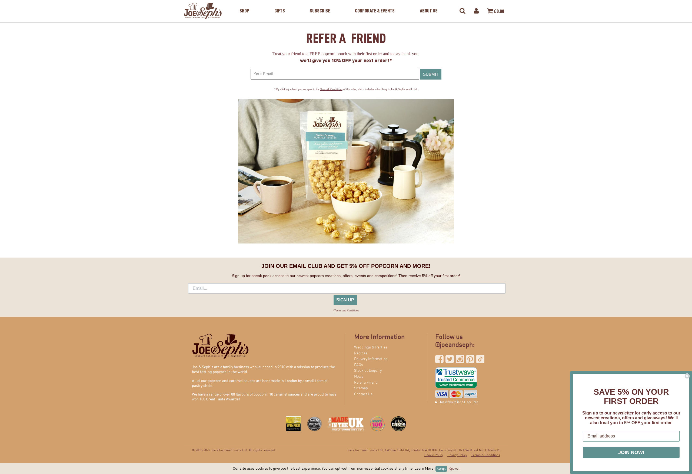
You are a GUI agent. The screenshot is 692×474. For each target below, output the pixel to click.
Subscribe (320, 4)
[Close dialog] (687, 376)
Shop (244, 4)
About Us (429, 4)
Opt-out (454, 468)
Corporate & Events (375, 4)
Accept (441, 468)
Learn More (423, 468)
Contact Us (363, 394)
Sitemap (361, 388)
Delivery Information (371, 359)
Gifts (279, 4)
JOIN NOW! (631, 452)
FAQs (358, 365)
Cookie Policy (433, 455)
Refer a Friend (366, 382)
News (358, 376)
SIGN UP (345, 300)
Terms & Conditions (331, 89)
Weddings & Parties (370, 347)
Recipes (360, 353)
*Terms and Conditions (346, 310)
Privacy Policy (457, 455)
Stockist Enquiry (368, 370)
